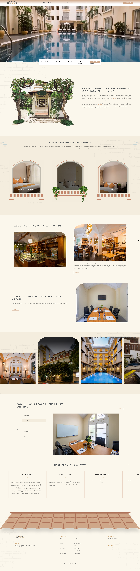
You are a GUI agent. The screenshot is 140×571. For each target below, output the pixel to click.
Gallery (72, 2)
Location (57, 2)
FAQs (87, 2)
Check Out (54, 60)
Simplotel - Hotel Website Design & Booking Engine (72, 563)
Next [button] (133, 210)
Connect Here (105, 2)
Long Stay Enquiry (65, 2)
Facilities (39, 2)
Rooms (33, 2)
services (127, 106)
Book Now (128, 2)
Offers (44, 2)
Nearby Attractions (79, 2)
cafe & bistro (100, 104)
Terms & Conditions (77, 550)
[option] (26, 180)
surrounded (114, 98)
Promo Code (79, 60)
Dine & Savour (50, 2)
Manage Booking (92, 63)
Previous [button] (129, 210)
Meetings (98, 2)
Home (61, 538)
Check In (41, 60)
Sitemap (61, 563)
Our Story (92, 2)
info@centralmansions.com (114, 538)
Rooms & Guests (67, 60)
